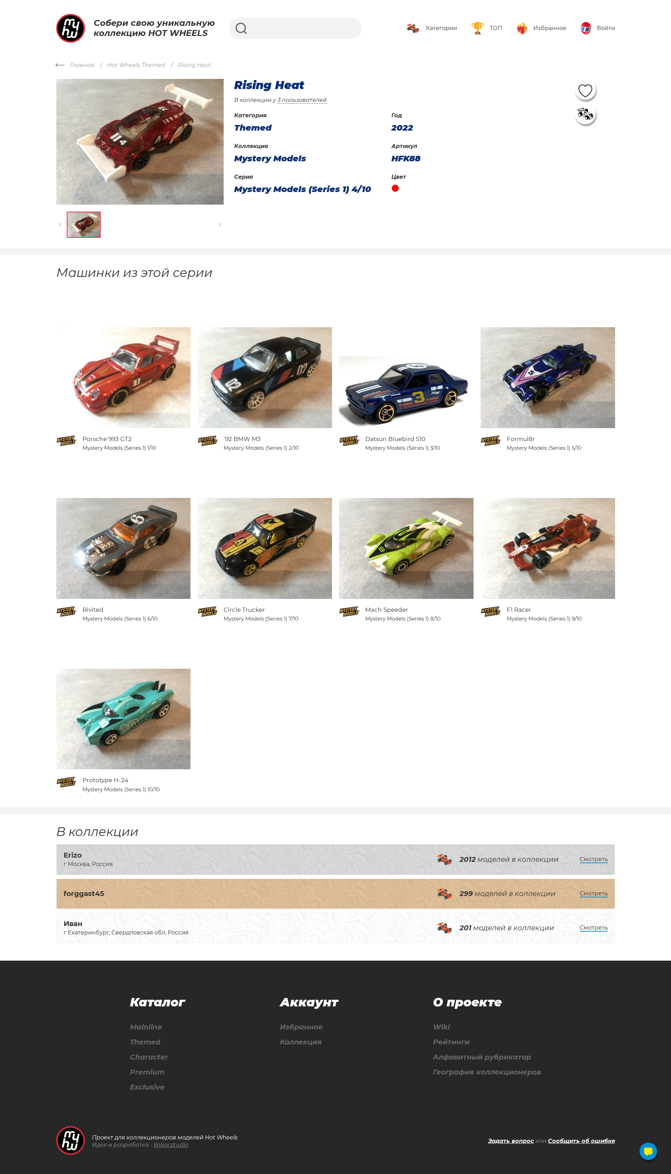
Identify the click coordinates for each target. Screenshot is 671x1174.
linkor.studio (171, 1145)
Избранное (301, 1027)
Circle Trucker (244, 609)
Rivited (92, 609)
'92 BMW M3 (242, 438)
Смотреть (594, 859)
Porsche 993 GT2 (107, 438)
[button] (60, 224)
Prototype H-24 (105, 780)
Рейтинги (451, 1042)
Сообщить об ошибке (581, 1141)
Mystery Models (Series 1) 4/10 (302, 189)
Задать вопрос (511, 1141)
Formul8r (521, 438)
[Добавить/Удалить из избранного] (585, 89)
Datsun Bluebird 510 (395, 438)
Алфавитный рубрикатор (482, 1057)
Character (149, 1057)
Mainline (146, 1027)
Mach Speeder (386, 609)
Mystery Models (270, 158)
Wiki (441, 1027)
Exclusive (147, 1087)
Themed (145, 1042)
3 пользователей (302, 100)
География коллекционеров (487, 1072)
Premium (147, 1072)
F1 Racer (519, 609)
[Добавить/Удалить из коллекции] (585, 113)
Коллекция (301, 1042)
